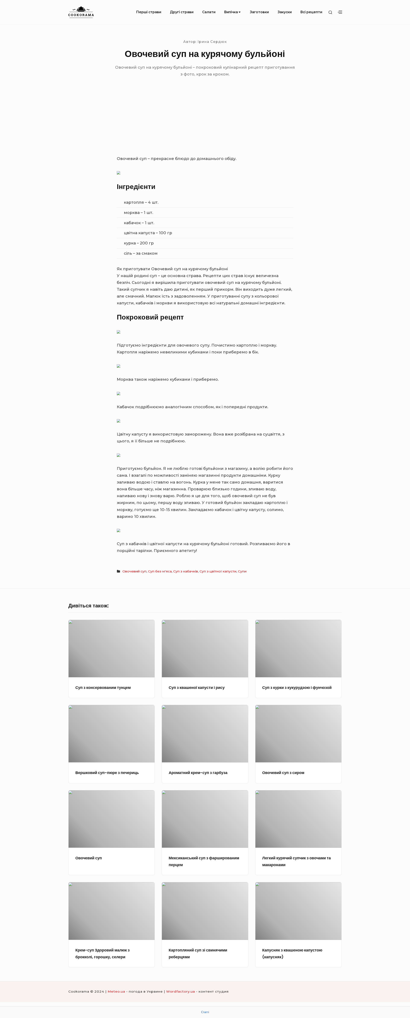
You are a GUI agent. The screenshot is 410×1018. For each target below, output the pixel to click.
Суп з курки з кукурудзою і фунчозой (297, 687)
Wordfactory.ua (180, 991)
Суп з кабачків (185, 571)
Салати (208, 12)
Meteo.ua (116, 991)
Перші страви (148, 12)
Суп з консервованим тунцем (103, 687)
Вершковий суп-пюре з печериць (107, 772)
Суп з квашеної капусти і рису (197, 687)
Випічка (231, 12)
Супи (242, 571)
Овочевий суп (134, 571)
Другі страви (181, 12)
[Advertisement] (205, 123)
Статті (205, 1012)
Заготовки (259, 12)
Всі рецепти (311, 12)
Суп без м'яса (160, 571)
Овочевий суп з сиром (283, 772)
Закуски (285, 12)
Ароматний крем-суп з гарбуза (198, 772)
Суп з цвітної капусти (217, 571)
